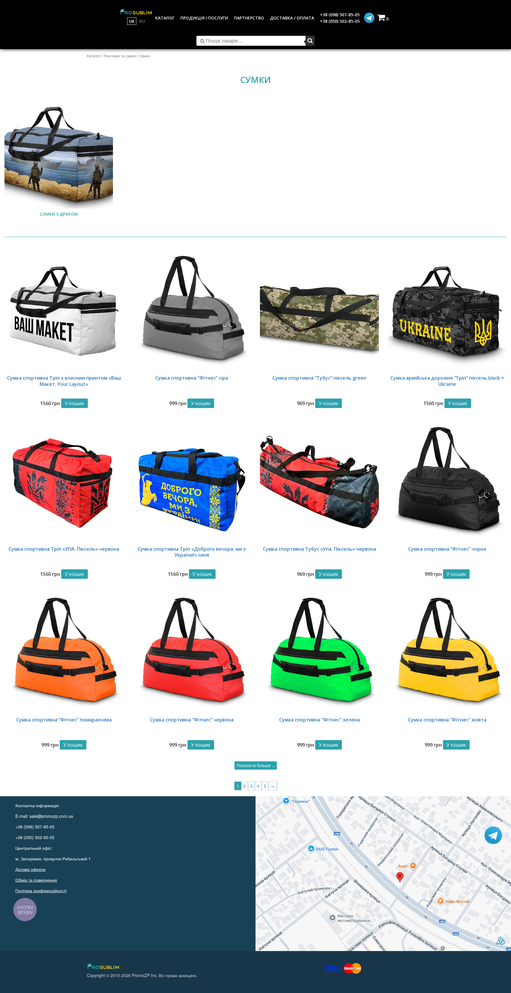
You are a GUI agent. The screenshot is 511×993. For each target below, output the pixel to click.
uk (132, 21)
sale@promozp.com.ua (51, 816)
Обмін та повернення (36, 880)
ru (142, 21)
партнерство (249, 18)
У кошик (74, 403)
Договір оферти (30, 869)
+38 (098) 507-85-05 (340, 14)
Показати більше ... (256, 765)
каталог (164, 18)
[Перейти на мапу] (383, 873)
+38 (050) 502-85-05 (340, 21)
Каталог (94, 55)
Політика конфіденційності (41, 890)
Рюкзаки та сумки (120, 55)
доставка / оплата (292, 18)
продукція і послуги (204, 18)
